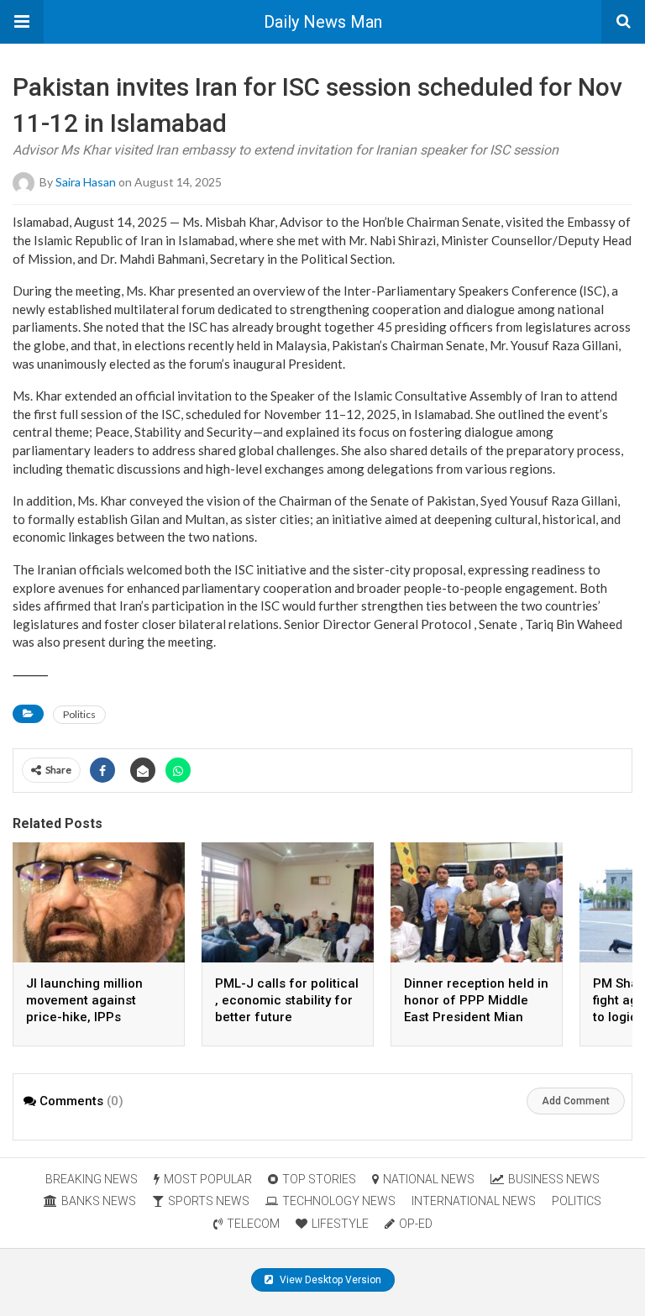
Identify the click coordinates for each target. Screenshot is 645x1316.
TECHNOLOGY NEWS (339, 1201)
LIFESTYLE (340, 1223)
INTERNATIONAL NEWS (474, 1201)
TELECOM (253, 1223)
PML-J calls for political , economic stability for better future (287, 1000)
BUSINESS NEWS (554, 1179)
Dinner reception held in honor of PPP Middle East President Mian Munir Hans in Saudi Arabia (476, 1017)
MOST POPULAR (208, 1179)
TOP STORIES (319, 1179)
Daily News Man (323, 22)
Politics (79, 714)
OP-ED (416, 1223)
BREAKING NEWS (91, 1179)
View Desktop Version (329, 1280)
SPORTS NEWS (208, 1201)
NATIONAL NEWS (429, 1179)
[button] (22, 22)
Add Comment (576, 1101)
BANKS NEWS (98, 1201)
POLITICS (576, 1201)
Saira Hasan (85, 182)
